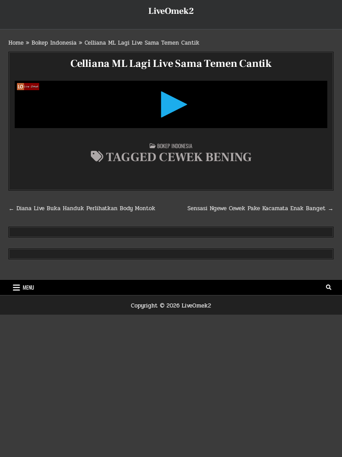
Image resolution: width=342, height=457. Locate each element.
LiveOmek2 (171, 11)
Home (16, 42)
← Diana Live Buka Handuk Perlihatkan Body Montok (81, 208)
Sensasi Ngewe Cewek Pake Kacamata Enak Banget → (260, 208)
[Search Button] (329, 287)
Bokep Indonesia (54, 42)
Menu (28, 287)
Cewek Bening (205, 157)
